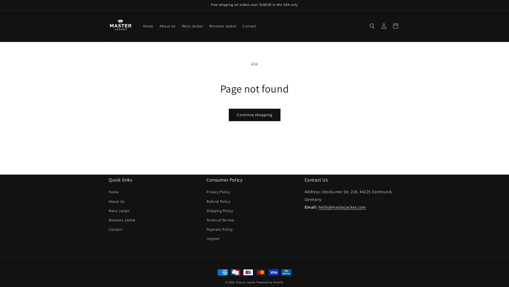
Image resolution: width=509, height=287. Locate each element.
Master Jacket (246, 282)
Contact (115, 229)
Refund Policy (218, 201)
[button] (372, 26)
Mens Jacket (119, 210)
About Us (117, 201)
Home (114, 191)
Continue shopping (255, 114)
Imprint (213, 238)
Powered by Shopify (270, 282)
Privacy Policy (218, 191)
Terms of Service (220, 220)
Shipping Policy (220, 210)
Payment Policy (219, 229)
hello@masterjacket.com (342, 207)
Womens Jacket (122, 220)
